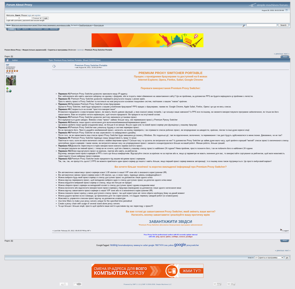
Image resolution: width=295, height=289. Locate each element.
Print (285, 57)
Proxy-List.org (99, 25)
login (30, 15)
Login (46, 29)
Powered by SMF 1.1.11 (132, 284)
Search (25, 29)
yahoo (171, 245)
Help (19, 29)
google (180, 244)
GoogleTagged (36, 29)
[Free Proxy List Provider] (10, 92)
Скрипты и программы (57, 50)
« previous (278, 54)
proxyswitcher (193, 245)
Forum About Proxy (13, 50)
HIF (7, 65)
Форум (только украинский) (34, 50)
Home (12, 29)
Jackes (80, 50)
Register (54, 29)
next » (286, 54)
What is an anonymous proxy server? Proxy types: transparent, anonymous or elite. (41, 25)
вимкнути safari (141, 245)
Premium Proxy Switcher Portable (98, 50)
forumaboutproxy (125, 245)
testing (114, 245)
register (37, 15)
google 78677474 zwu (158, 245)
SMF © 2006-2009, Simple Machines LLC (156, 284)
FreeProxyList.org (85, 25)
